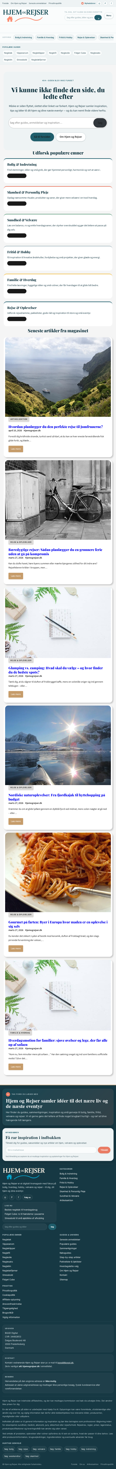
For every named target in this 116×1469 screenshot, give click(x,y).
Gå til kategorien (16, 175)
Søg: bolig (9, 1449)
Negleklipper (39, 53)
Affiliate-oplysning (11, 1299)
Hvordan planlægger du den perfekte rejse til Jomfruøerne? (55, 426)
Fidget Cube (80, 53)
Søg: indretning (88, 1449)
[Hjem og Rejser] (25, 15)
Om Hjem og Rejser (19, 3)
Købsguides (65, 1253)
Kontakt (63, 1275)
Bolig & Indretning (23, 37)
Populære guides (68, 1244)
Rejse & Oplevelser (86, 37)
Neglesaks (95, 53)
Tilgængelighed (10, 1308)
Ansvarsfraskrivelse (12, 1304)
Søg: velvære (39, 1449)
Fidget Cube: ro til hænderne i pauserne (24, 1214)
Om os (82, 1464)
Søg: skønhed (31, 1456)
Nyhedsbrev (88, 3)
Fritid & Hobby (65, 37)
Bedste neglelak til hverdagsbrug (21, 1209)
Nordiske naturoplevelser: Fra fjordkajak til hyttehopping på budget (56, 797)
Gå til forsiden (42, 137)
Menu (108, 15)
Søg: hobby (71, 1449)
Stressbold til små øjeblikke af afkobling (24, 1218)
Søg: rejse (23, 1449)
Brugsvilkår (7, 1312)
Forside (5, 3)
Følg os (27, 1197)
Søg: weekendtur (12, 1456)
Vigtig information (11, 1317)
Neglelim (8, 59)
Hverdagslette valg (69, 1266)
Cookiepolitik (8, 1295)
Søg (100, 123)
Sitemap (64, 1279)
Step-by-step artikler (70, 1257)
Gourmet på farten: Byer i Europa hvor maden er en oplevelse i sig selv (58, 924)
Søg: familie (55, 1449)
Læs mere (16, 449)
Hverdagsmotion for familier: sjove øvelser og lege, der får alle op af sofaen (57, 1042)
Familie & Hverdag (45, 37)
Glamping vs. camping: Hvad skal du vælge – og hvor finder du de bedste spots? (55, 670)
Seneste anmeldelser (38, 3)
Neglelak (8, 53)
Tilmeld (104, 1150)
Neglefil (52, 53)
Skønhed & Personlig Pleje (72, 1191)
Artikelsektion (18, 419)
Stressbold (22, 59)
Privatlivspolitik (55, 3)
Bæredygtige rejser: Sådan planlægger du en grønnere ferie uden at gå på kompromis (55, 551)
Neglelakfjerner (38, 59)
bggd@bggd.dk (66, 1362)
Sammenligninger (68, 1248)
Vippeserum (22, 53)
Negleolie (65, 53)
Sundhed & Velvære (69, 1196)
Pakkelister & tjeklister (70, 1261)
